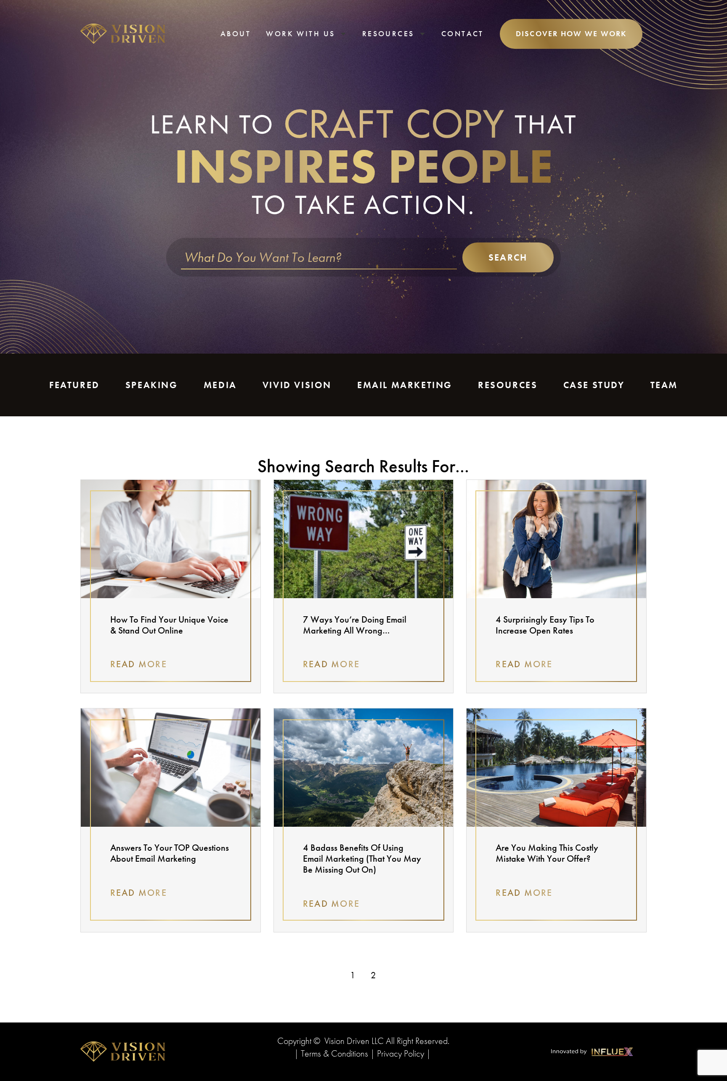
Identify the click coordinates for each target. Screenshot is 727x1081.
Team (664, 385)
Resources (388, 33)
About (235, 33)
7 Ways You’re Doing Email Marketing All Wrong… (354, 625)
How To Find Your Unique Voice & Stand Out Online (169, 625)
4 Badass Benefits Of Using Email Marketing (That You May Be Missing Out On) (362, 858)
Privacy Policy (400, 1053)
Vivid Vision (297, 385)
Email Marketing (404, 385)
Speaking (151, 385)
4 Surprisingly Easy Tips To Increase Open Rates (545, 625)
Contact (462, 33)
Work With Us (300, 33)
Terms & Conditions (334, 1053)
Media (220, 385)
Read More (138, 664)
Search (507, 257)
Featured (74, 385)
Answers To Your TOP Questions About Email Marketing (169, 853)
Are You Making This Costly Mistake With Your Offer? (547, 853)
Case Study (594, 385)
